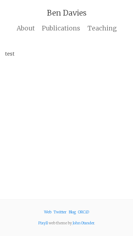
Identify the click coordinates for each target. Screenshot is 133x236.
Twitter (60, 212)
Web (47, 212)
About (26, 28)
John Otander (83, 223)
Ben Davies (67, 13)
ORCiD (83, 212)
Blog (72, 212)
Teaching (102, 28)
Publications (61, 28)
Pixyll (43, 223)
